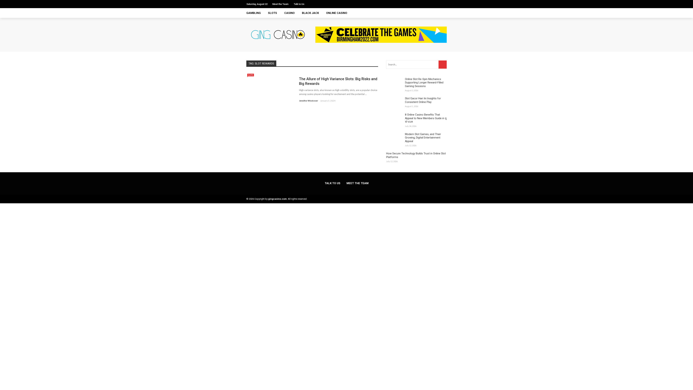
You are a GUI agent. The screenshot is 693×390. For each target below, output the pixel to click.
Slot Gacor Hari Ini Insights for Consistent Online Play (423, 100)
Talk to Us (299, 4)
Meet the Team (280, 4)
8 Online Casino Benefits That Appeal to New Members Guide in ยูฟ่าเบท (426, 118)
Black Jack (310, 13)
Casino (289, 13)
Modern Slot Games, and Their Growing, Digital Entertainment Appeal (423, 138)
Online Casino (336, 13)
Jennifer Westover (308, 100)
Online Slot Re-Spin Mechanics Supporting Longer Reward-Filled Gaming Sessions (424, 82)
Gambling (253, 13)
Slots (272, 13)
